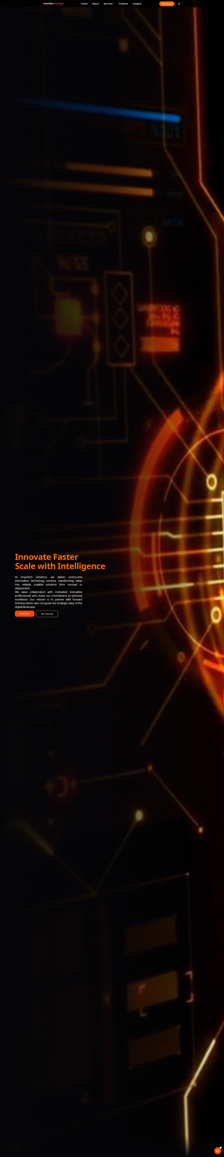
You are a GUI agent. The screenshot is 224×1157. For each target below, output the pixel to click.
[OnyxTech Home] (53, 3)
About (95, 3)
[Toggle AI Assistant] (217, 1150)
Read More (25, 613)
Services (108, 3)
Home (84, 3)
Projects (123, 3)
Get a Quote (167, 4)
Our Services (47, 614)
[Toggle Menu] (179, 4)
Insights (137, 3)
